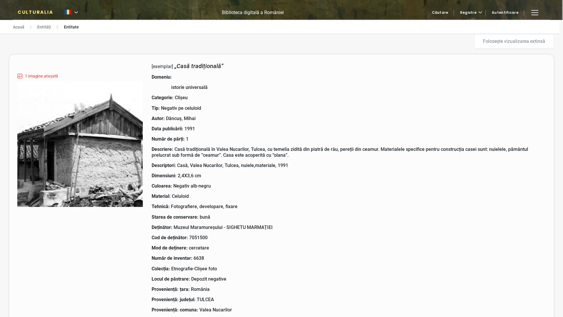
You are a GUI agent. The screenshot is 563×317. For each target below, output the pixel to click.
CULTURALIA (35, 12)
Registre (468, 12)
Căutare (440, 12)
